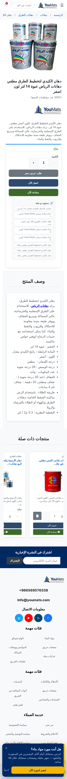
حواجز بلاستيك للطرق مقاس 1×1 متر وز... (33, 208)
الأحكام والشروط (49, 733)
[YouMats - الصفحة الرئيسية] (47, 110)
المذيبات (17, 681)
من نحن (49, 724)
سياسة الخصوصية (18, 724)
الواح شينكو (18, 638)
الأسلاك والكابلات (49, 681)
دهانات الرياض (39, 306)
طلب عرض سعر (33, 173)
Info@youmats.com (33, 600)
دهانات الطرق (17, 456)
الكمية (55, 156)
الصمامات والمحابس (49, 699)
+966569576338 (33, 590)
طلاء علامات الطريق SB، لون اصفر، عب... (36, 222)
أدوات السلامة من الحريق (18, 693)
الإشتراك (15, 560)
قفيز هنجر (18, 704)
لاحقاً (6, 770)
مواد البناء (49, 638)
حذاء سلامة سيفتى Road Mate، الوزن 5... (35, 230)
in (38, 618)
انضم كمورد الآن (37, 770)
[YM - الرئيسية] (47, 5)
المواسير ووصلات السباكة (18, 650)
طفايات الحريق (17, 661)
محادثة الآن (34, 192)
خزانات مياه (49, 656)
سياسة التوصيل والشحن (18, 733)
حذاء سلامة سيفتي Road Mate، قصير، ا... (34, 215)
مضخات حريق (49, 647)
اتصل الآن (33, 182)
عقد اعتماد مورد (49, 742)
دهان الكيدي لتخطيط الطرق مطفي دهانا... (33, 245)
